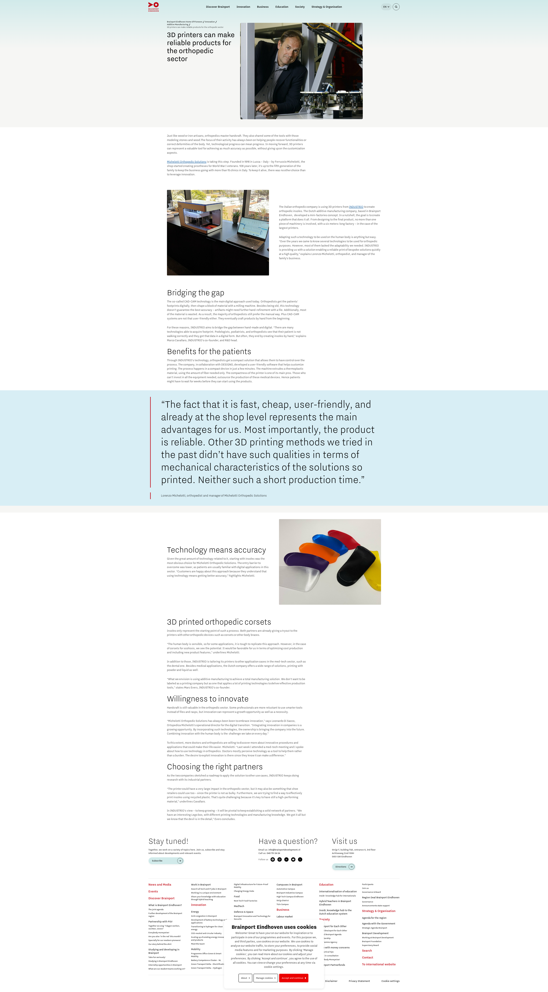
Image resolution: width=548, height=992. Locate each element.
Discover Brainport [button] (218, 6)
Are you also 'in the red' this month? (164, 936)
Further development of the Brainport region (165, 914)
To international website (379, 964)
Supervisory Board (370, 945)
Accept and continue (292, 978)
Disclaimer (331, 981)
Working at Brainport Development (378, 938)
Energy (195, 911)
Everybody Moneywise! (329, 959)
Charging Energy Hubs (244, 891)
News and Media (159, 884)
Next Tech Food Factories (245, 901)
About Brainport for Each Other (333, 931)
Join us (365, 888)
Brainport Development (375, 933)
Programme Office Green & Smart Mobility (206, 955)
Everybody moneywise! (158, 933)
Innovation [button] (243, 6)
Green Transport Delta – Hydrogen (206, 968)
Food (237, 896)
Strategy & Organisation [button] (327, 6)
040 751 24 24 (273, 853)
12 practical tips (326, 952)
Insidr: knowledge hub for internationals (337, 896)
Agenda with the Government (378, 923)
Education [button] (281, 6)
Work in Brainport (201, 884)
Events (153, 891)
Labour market (285, 916)
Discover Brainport (161, 898)
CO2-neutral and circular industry (206, 933)
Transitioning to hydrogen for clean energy (207, 928)
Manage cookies (264, 978)
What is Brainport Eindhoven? (165, 905)
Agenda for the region (374, 918)
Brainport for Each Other (332, 926)
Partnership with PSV (160, 921)
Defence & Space (243, 912)
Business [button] (263, 6)
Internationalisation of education (338, 891)
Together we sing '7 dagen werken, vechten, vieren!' (164, 927)
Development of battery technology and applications (209, 921)
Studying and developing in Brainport (163, 951)
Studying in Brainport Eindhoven (163, 961)
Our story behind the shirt (159, 944)
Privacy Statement (359, 981)
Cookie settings (390, 981)
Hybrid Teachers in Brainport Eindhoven (335, 903)
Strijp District (283, 900)
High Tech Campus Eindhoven (290, 897)
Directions (341, 866)
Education (326, 884)
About (244, 978)
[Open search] (396, 6)
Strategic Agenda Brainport (374, 928)
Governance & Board (371, 892)
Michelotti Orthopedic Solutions (186, 161)
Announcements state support (376, 906)
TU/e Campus (283, 904)
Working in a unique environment (206, 893)
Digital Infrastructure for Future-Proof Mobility (251, 885)
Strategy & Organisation (378, 911)
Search (367, 950)
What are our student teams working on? (166, 969)
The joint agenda (156, 909)
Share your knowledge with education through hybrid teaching (208, 898)
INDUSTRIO (356, 206)
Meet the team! (198, 944)
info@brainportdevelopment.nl (284, 849)
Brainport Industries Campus (290, 893)
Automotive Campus (286, 889)
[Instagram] (279, 859)
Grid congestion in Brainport (204, 916)
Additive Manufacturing (177, 24)
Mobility (195, 949)
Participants (367, 884)
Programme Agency (328, 942)
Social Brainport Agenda (330, 934)
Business (283, 910)
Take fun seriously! (157, 957)
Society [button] (300, 6)
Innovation (210, 22)
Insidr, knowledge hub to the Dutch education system (335, 912)
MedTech (239, 906)
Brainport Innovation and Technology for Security (252, 917)
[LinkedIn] (286, 859)
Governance (367, 902)
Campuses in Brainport (289, 884)
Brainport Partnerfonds (332, 965)
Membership (325, 938)
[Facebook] (272, 859)
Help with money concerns (334, 947)
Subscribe (157, 860)
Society (324, 919)
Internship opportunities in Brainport (165, 965)
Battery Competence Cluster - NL (206, 960)
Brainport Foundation (371, 941)
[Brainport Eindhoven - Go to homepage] (153, 7)
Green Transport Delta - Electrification (208, 964)
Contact (367, 957)
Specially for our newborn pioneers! (164, 940)
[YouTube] (293, 859)
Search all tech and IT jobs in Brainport (208, 889)
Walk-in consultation (329, 956)
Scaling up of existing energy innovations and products (209, 938)
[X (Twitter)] (300, 859)
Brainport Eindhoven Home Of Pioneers (184, 22)
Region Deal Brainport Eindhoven (380, 897)
